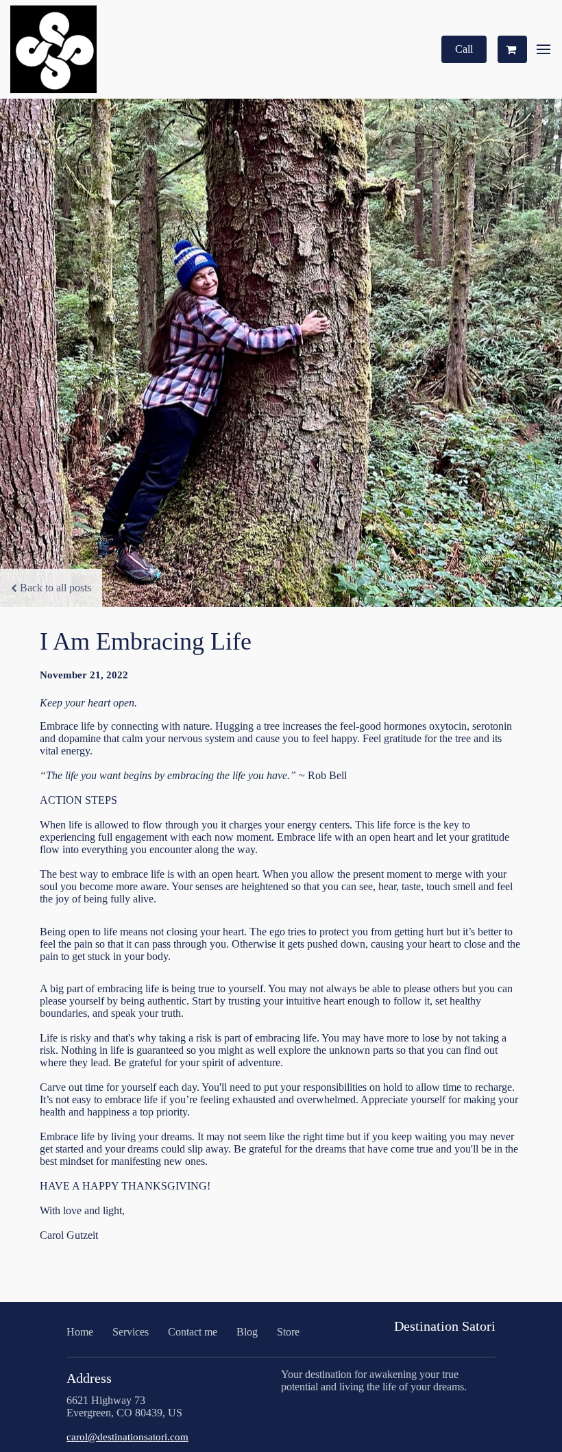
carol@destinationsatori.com (127, 1436)
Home (79, 1332)
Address (89, 1378)
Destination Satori (445, 1325)
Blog (247, 1332)
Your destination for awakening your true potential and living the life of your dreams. (374, 1380)
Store (288, 1332)
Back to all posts (55, 587)
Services (130, 1332)
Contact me (192, 1332)
